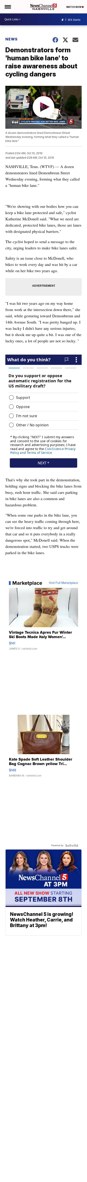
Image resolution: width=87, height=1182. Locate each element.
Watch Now (74, 7)
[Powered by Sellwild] (71, 845)
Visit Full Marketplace (63, 583)
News (11, 39)
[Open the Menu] (7, 6)
